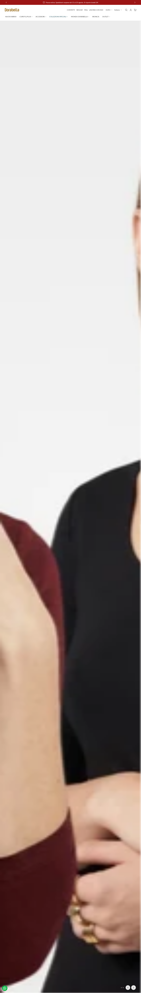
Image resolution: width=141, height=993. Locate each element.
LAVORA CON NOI (96, 10)
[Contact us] (4, 988)
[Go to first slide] (135, 2)
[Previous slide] (6, 2)
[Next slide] (133, 987)
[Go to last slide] (128, 987)
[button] (126, 10)
